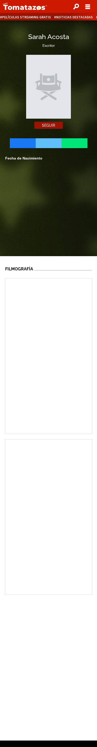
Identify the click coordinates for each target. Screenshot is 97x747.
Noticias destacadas (74, 17)
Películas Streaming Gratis (26, 17)
